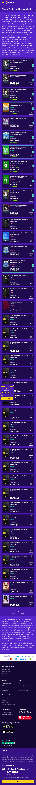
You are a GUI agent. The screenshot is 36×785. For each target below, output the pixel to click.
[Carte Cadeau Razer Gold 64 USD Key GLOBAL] (18, 507)
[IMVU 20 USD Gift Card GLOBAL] (18, 601)
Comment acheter (6, 683)
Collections (5, 685)
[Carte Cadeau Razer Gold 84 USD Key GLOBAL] (18, 373)
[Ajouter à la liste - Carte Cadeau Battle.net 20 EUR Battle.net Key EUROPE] (32, 247)
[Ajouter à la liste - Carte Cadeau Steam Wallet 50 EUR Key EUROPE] (32, 76)
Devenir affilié (5, 702)
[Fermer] (34, 764)
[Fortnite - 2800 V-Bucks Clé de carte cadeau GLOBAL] (18, 137)
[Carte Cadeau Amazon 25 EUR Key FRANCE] (18, 293)
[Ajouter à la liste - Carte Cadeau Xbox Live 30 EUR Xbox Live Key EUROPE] (32, 177)
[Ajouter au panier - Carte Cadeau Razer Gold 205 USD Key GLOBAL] (31, 524)
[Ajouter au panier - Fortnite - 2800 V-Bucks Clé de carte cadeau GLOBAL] (31, 141)
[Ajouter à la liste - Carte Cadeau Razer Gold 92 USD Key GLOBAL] (32, 436)
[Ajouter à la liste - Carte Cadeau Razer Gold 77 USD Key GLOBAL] (32, 543)
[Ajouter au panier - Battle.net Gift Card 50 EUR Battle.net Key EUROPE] (31, 270)
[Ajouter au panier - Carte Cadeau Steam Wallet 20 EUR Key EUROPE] (31, 98)
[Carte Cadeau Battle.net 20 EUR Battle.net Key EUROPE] (18, 251)
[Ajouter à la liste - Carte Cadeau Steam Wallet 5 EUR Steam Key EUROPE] (32, 206)
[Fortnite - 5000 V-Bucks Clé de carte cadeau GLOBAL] (18, 123)
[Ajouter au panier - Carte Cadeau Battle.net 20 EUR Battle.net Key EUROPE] (31, 255)
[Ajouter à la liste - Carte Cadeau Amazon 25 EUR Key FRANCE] (32, 289)
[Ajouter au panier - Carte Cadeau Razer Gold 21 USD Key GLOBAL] (31, 323)
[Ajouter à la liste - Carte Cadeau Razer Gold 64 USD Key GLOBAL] (32, 503)
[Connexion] (34, 2)
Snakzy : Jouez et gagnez (8, 704)
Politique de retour (23, 690)
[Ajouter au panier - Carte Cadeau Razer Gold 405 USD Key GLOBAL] (31, 390)
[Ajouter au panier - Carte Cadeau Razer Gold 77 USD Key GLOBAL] (31, 550)
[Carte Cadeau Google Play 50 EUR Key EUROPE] (18, 224)
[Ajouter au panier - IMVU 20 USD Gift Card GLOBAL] (31, 604)
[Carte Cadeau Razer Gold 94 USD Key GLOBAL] (18, 454)
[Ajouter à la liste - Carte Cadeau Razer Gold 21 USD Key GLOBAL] (32, 316)
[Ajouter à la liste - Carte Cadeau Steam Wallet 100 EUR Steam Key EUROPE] (32, 61)
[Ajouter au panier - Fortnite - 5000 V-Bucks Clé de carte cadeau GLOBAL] (31, 127)
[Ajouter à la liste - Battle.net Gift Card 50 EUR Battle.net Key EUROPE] (32, 261)
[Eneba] (9, 2)
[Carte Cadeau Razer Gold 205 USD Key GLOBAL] (18, 520)
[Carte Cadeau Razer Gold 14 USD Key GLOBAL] (18, 400)
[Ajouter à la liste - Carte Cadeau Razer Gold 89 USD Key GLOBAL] (32, 356)
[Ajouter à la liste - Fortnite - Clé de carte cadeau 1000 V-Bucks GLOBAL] (32, 148)
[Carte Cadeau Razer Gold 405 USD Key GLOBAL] (18, 387)
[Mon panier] (30, 2)
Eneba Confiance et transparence (11, 676)
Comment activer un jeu (24, 685)
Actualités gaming (6, 698)
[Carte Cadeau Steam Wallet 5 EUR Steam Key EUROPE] (18, 210)
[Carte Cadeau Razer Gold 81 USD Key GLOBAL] (18, 427)
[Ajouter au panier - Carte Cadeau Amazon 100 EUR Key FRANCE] (31, 283)
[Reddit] (30, 712)
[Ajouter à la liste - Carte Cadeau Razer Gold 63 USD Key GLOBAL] (32, 490)
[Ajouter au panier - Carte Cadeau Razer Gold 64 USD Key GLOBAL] (31, 510)
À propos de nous (6, 669)
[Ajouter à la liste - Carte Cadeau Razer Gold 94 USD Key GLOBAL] (32, 450)
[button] (22, 612)
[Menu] (2, 2)
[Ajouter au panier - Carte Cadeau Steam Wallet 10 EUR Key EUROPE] (31, 200)
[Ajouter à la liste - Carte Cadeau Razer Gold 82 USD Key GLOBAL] (32, 530)
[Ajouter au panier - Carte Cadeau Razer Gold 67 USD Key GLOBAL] (31, 417)
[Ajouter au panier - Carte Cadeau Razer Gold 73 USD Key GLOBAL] (31, 484)
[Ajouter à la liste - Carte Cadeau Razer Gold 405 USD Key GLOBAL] (32, 383)
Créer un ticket (22, 688)
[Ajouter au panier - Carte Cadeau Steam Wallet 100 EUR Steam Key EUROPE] (31, 69)
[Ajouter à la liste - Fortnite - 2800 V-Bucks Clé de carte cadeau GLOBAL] (32, 133)
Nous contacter (6, 671)
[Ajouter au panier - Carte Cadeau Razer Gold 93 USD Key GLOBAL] (31, 470)
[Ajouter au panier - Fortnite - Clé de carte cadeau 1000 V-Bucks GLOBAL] (31, 156)
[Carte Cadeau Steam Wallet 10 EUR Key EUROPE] (18, 195)
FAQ (19, 683)
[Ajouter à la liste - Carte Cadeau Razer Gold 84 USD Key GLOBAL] (32, 369)
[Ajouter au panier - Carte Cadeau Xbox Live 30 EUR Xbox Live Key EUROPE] (31, 185)
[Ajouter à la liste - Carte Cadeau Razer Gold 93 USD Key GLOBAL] (32, 463)
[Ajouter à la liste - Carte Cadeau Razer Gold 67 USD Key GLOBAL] (32, 410)
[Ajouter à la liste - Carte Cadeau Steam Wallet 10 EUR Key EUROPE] (32, 191)
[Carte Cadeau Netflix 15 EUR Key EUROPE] (18, 307)
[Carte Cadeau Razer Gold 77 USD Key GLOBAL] (18, 547)
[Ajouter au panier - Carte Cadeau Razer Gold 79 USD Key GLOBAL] (31, 350)
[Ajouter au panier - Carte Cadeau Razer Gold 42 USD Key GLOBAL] (31, 564)
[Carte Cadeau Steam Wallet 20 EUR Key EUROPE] (18, 94)
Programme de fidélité (8, 688)
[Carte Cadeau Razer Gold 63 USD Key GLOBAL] (18, 494)
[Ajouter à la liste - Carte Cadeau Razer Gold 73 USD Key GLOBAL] (32, 476)
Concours (4, 700)
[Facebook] (19, 712)
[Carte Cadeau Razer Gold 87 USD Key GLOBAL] (18, 574)
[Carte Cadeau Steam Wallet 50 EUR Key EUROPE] (18, 80)
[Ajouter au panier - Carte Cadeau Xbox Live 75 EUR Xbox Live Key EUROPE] (31, 170)
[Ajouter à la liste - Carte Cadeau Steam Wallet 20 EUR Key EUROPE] (32, 90)
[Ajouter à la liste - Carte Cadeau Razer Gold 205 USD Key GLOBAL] (32, 516)
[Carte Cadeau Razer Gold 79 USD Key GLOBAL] (18, 347)
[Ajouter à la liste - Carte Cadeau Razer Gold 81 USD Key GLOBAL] (32, 423)
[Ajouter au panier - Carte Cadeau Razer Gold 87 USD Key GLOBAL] (31, 577)
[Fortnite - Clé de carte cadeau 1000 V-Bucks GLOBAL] (18, 152)
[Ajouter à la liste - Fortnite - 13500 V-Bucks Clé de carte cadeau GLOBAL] (32, 104)
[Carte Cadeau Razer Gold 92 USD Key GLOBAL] (18, 440)
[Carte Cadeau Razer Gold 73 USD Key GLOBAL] (18, 480)
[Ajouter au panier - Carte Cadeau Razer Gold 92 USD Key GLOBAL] (31, 444)
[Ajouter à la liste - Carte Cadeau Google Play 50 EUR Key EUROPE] (32, 220)
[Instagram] (25, 712)
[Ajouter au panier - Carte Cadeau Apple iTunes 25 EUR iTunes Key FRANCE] (31, 241)
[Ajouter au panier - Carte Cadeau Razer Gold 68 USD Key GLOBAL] (31, 337)
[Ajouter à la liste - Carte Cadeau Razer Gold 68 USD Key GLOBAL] (32, 329)
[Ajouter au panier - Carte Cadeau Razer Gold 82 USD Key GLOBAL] (31, 537)
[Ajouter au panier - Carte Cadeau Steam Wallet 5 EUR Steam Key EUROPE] (31, 214)
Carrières (4, 673)
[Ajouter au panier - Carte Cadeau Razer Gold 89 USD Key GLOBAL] (31, 363)
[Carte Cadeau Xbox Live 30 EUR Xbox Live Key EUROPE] (18, 181)
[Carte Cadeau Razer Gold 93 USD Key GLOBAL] (18, 467)
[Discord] (28, 712)
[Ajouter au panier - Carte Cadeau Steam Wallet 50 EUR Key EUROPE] (31, 84)
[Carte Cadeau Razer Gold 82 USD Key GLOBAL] (18, 534)
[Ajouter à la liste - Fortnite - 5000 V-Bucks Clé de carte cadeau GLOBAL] (32, 119)
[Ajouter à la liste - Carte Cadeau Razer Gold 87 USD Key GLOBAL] (32, 570)
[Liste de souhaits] (26, 2)
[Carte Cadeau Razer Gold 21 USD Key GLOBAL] (18, 320)
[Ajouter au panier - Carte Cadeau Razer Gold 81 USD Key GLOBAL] (31, 430)
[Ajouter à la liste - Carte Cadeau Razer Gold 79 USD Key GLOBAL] (32, 343)
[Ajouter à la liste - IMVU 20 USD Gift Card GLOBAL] (32, 597)
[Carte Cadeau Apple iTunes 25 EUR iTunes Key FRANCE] (18, 237)
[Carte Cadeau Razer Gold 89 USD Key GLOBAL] (18, 360)
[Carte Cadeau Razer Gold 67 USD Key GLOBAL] (18, 414)
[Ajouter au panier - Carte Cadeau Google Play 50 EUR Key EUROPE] (31, 227)
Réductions (5, 690)
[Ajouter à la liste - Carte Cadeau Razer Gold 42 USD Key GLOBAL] (32, 557)
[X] (22, 712)
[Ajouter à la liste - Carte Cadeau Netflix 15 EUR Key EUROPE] (32, 303)
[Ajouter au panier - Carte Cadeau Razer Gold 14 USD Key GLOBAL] (31, 403)
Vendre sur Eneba (6, 712)
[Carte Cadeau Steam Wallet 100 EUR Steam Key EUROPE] (18, 65)
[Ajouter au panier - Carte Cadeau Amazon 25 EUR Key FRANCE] (31, 297)
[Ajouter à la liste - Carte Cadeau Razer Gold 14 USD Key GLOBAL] (32, 396)
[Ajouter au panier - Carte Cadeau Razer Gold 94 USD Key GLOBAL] (31, 457)
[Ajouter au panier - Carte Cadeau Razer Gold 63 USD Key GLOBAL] (31, 497)
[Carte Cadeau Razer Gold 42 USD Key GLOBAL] (18, 561)
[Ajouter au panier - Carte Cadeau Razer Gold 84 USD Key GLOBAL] (31, 377)
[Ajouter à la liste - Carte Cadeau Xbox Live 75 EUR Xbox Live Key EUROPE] (32, 162)
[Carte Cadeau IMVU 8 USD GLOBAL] (18, 587)
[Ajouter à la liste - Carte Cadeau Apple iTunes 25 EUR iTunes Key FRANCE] (32, 233)
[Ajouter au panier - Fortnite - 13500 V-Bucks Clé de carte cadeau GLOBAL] (31, 113)
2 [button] (18, 612)
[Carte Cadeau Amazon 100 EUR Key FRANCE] (18, 280)
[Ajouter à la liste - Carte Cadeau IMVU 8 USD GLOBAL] (32, 583)
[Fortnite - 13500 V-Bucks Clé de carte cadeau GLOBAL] (18, 108)
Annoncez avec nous (7, 714)
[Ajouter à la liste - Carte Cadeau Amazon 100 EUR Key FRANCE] (32, 276)
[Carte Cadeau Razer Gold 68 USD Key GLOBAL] (18, 333)
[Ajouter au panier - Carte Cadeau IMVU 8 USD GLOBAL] (31, 591)
